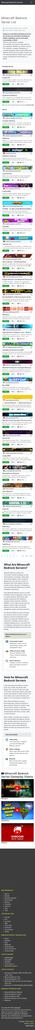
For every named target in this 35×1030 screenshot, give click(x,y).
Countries (8, 904)
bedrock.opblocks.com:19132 (13, 135)
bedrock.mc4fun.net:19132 (13, 365)
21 (13, 479)
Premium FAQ (30, 105)
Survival (7, 917)
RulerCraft (6, 438)
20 (13, 462)
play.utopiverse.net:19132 (12, 92)
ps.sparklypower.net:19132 (13, 470)
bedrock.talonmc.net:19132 (13, 224)
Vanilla (7, 931)
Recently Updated (10, 898)
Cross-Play (8, 925)
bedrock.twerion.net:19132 (13, 241)
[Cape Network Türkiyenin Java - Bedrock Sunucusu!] (17, 326)
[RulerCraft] (17, 432)
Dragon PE (6, 78)
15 (13, 374)
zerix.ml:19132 (9, 488)
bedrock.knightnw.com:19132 (13, 277)
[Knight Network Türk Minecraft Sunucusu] (17, 273)
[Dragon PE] (17, 72)
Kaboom (4, 843)
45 (23, 556)
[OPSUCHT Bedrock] (17, 150)
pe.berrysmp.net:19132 (12, 382)
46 (26, 556)
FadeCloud (6, 544)
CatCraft (5, 509)
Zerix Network (7, 491)
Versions (7, 906)
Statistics (8, 940)
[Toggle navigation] (31, 2)
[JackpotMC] (17, 450)
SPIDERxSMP (9, 958)
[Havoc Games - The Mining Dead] (17, 256)
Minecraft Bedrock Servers (12, 2)
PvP (6, 919)
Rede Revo (6, 527)
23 (13, 515)
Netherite (5, 315)
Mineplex (4, 798)
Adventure (8, 927)
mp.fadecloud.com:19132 (12, 541)
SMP (6, 923)
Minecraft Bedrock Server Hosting (16, 998)
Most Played (9, 900)
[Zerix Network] (17, 485)
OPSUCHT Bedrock (9, 156)
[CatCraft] (17, 503)
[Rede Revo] (17, 521)
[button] (31, 75)
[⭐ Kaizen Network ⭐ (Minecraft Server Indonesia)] (17, 397)
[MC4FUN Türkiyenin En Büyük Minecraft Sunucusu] (17, 362)
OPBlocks (5, 138)
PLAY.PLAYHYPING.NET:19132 (14, 206)
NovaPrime (5, 821)
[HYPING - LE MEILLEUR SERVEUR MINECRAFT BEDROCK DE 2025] (17, 203)
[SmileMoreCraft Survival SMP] (17, 344)
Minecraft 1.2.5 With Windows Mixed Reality (19, 985)
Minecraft (8, 945)
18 (13, 427)
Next (31, 556)
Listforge (16, 1008)
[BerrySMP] (17, 379)
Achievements (9, 947)
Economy (8, 921)
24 (13, 533)
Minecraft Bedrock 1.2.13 (12, 979)
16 (13, 391)
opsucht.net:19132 (10, 153)
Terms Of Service (10, 949)
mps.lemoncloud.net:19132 (13, 171)
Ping (6, 908)
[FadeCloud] (17, 538)
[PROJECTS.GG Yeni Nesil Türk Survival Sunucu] (17, 414)
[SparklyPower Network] (17, 467)
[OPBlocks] (17, 132)
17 (13, 409)
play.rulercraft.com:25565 (12, 435)
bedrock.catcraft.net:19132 (13, 506)
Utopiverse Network (9, 95)
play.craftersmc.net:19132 (12, 188)
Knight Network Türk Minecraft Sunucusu (17, 279)
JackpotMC (6, 456)
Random (7, 902)
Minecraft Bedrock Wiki (12, 996)
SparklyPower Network (10, 473)
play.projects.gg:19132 (12, 418)
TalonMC (5, 226)
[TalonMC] (17, 221)
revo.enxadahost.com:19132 (13, 524)
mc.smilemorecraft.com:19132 (14, 347)
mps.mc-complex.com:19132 (13, 118)
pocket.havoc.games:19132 (13, 259)
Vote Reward (9, 929)
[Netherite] (17, 309)
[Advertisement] (17, 11)
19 (13, 444)
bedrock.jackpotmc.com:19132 (14, 453)
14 (13, 356)
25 (13, 550)
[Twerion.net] (17, 238)
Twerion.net (6, 244)
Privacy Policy (9, 951)
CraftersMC (6, 191)
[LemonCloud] (17, 168)
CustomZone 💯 (10, 964)
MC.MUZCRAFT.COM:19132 (13, 294)
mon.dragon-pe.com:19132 (13, 75)
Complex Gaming (8, 121)
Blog (6, 942)
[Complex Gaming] (17, 115)
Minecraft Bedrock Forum (13, 994)
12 (13, 321)
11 (13, 303)
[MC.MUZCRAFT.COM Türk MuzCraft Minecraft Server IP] (17, 291)
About (7, 938)
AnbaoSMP (8, 960)
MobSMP (7, 962)
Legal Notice (30, 1025)
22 (13, 497)
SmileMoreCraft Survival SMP (13, 350)
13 (13, 338)
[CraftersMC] (17, 185)
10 (13, 286)
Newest (7, 896)
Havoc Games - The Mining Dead (14, 262)
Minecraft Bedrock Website (13, 992)
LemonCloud (7, 174)
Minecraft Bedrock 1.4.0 (12, 977)
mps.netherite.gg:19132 (12, 312)
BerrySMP (6, 385)
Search (7, 894)
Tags (6, 910)
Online (5, 84)
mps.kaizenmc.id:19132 (12, 400)
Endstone (8, 1000)
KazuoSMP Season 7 (11, 966)
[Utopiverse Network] (17, 89)
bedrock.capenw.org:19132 (13, 329)
